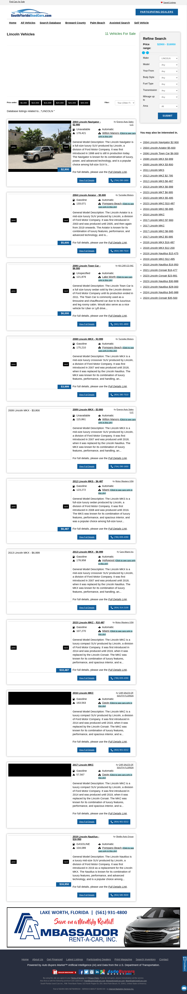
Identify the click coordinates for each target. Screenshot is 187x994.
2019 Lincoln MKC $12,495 (159, 259)
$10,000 (35, 103)
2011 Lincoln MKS (153, 170)
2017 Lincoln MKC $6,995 (158, 231)
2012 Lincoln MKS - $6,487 (88, 481)
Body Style (148, 77)
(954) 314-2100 (121, 607)
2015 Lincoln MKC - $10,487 (88, 622)
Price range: (147, 46)
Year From (148, 70)
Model (146, 64)
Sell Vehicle (141, 22)
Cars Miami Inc (127, 552)
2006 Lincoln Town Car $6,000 (161, 153)
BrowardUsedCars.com (115, 981)
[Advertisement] (71, 68)
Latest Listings (74, 959)
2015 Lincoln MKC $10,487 (159, 203)
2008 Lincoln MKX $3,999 (158, 159)
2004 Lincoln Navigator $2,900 (161, 142)
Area (145, 106)
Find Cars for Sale (17, 2)
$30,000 (84, 103)
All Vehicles (28, 22)
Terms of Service (77, 978)
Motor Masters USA (124, 481)
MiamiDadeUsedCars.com (136, 981)
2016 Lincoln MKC (83, 693)
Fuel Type (148, 83)
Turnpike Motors (126, 195)
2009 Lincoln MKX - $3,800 (88, 409)
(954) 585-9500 (121, 895)
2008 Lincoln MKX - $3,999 (88, 339)
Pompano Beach (116, 205)
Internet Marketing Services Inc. (121, 989)
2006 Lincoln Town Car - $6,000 (87, 267)
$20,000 (60, 103)
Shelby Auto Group (125, 836)
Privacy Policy (93, 978)
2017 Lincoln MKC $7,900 (158, 220)
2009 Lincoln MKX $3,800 (158, 164)
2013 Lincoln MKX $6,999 (158, 186)
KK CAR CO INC (126, 265)
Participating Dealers (156, 12)
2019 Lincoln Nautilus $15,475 (160, 253)
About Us (37, 959)
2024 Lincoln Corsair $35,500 (160, 297)
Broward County (75, 22)
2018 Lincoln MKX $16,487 (159, 242)
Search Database (50, 22)
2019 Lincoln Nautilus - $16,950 (86, 838)
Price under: (12, 103)
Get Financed (55, 959)
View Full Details (86, 180)
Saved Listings (169, 2)
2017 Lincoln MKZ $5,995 (158, 236)
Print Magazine (123, 959)
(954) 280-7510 (121, 251)
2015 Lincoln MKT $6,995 (158, 192)
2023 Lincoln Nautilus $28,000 (160, 286)
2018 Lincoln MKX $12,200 (159, 247)
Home (12, 22)
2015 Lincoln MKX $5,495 (158, 197)
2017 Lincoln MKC (83, 764)
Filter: (107, 103)
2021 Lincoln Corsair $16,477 (160, 270)
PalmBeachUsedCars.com (94, 981)
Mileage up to (149, 98)
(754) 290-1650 (121, 180)
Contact (163, 959)
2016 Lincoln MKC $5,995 (158, 209)
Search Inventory (146, 959)
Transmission (150, 90)
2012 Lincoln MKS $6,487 (158, 181)
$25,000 (72, 103)
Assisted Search (119, 22)
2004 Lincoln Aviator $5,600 (159, 147)
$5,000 (23, 103)
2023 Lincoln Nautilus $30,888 (160, 281)
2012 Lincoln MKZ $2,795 (158, 175)
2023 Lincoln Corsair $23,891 (160, 275)
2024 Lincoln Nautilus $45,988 (160, 292)
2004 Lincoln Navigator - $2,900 (87, 123)
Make (146, 58)
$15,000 (47, 103)
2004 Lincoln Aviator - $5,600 (89, 195)
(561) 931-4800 (121, 324)
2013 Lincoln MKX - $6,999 (88, 552)
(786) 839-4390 (121, 537)
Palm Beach (97, 22)
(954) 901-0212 (121, 750)
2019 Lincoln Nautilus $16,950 (160, 264)
